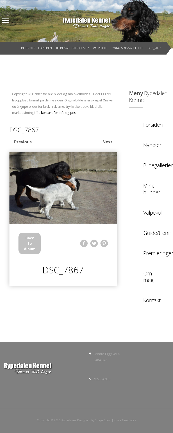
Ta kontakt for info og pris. (56, 112)
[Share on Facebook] (84, 243)
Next (107, 141)
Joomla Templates (124, 420)
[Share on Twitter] (94, 243)
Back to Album (30, 243)
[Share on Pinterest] (104, 243)
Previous (23, 141)
